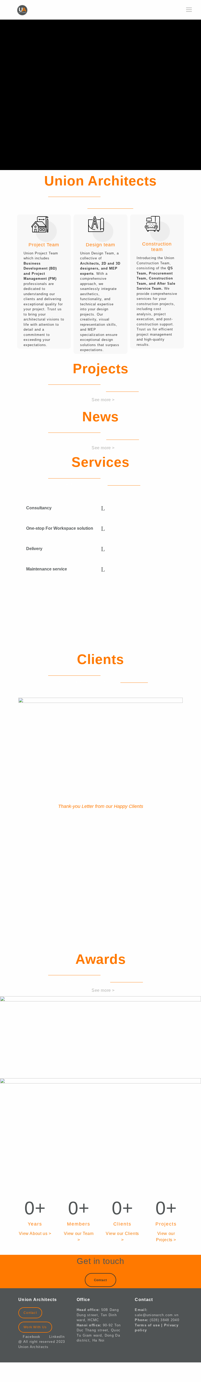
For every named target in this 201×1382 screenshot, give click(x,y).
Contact (30, 1313)
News (100, 416)
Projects (101, 368)
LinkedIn (57, 1337)
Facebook (33, 1337)
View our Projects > (166, 1236)
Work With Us (35, 1327)
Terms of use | (149, 1325)
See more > (103, 400)
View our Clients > (122, 1236)
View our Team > (79, 1236)
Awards (100, 959)
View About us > (35, 1233)
